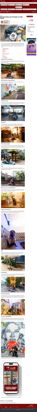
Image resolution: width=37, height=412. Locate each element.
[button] (33, 1)
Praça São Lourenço (5, 48)
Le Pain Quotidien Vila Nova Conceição (9, 318)
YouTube (20, 397)
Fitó (3, 52)
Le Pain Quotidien (5, 57)
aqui (3, 358)
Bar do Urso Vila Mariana (6, 53)
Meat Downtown (5, 54)
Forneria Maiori (4, 295)
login (7, 402)
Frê (2, 252)
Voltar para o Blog (29, 16)
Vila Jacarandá (5, 51)
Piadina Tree (3, 102)
